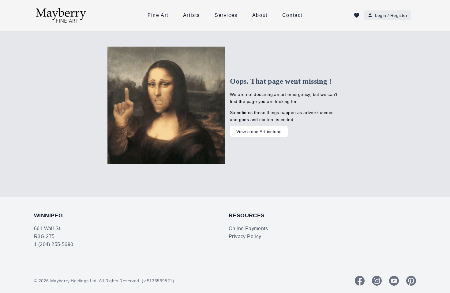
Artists (191, 15)
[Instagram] (377, 281)
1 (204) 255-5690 (53, 244)
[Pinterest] (411, 281)
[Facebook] (360, 281)
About (260, 15)
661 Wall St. (48, 228)
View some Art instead (259, 131)
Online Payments (248, 228)
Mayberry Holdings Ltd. (74, 280)
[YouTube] (394, 281)
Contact (292, 15)
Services (226, 15)
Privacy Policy (245, 236)
